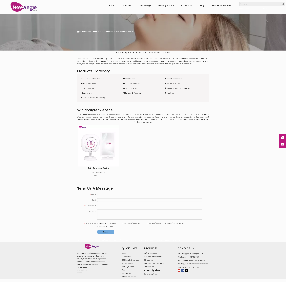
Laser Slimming (88, 88)
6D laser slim (149, 260)
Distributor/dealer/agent (133, 223)
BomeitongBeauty (151, 274)
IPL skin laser (126, 257)
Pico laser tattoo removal (154, 263)
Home (124, 253)
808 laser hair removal (130, 260)
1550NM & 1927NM (174, 83)
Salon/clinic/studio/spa (176, 223)
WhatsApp (182, 257)
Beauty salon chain (107, 226)
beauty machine (162, 52)
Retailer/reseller (155, 223)
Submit (105, 232)
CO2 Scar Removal (132, 83)
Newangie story (128, 266)
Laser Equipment (124, 52)
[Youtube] (179, 270)
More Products (127, 263)
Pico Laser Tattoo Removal (93, 79)
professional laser (144, 52)
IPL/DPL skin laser (150, 253)
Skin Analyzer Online (98, 168)
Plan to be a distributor (108, 223)
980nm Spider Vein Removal (178, 88)
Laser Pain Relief (130, 88)
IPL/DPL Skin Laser (89, 83)
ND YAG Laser (129, 79)
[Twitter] (186, 270)
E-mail (180, 253)
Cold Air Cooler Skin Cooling (93, 97)
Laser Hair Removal (174, 79)
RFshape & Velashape (133, 93)
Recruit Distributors (129, 276)
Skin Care (170, 93)
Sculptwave (87, 93)
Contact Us (126, 273)
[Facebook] (182, 270)
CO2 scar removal (151, 266)
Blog (123, 270)
